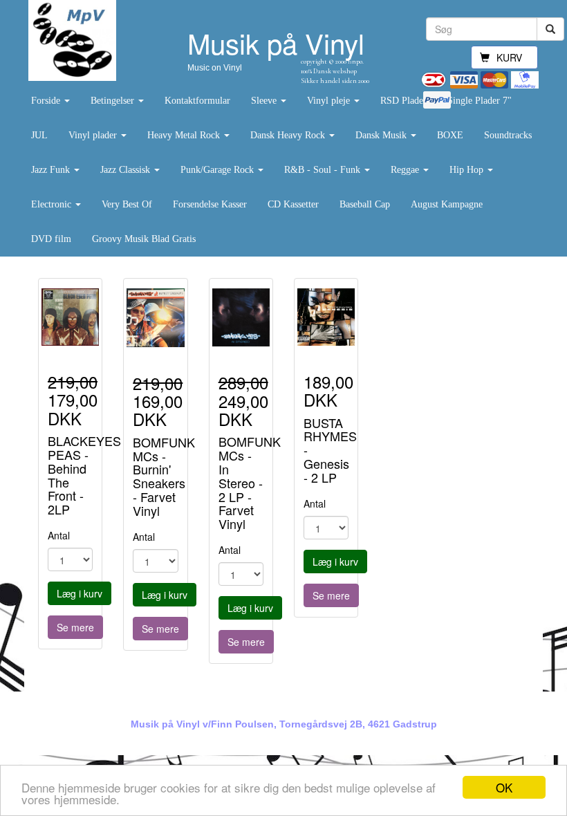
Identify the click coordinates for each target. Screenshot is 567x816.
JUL (39, 135)
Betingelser (114, 100)
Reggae (406, 170)
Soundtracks (508, 135)
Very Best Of (127, 204)
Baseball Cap (365, 204)
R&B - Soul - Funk (323, 170)
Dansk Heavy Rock (289, 135)
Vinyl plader (94, 135)
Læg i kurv (79, 593)
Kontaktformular (197, 100)
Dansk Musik (382, 135)
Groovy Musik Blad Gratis (144, 239)
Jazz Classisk (126, 170)
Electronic (52, 204)
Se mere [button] (75, 627)
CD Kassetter (293, 204)
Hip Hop (467, 170)
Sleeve (265, 100)
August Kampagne (447, 204)
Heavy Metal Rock (185, 135)
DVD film (51, 239)
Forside (47, 100)
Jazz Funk (52, 170)
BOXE (450, 135)
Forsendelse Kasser (210, 204)
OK (504, 787)
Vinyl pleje (330, 100)
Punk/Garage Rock (218, 170)
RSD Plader (403, 100)
